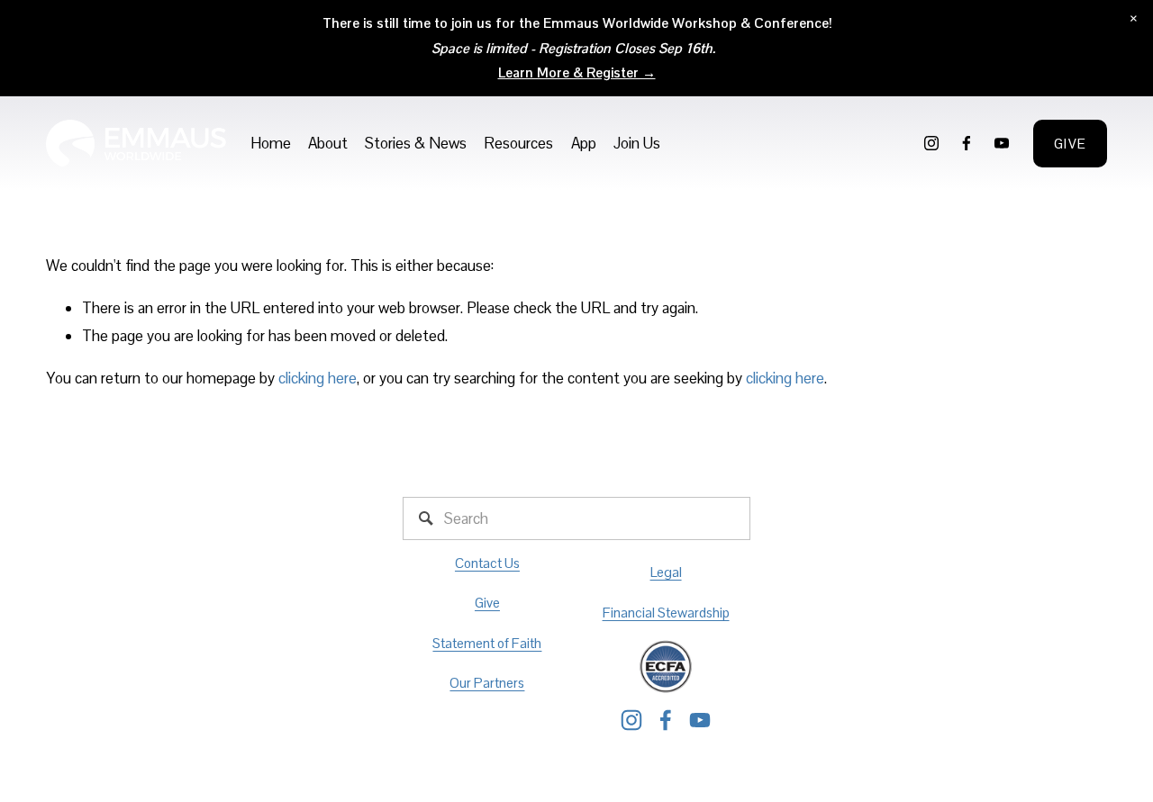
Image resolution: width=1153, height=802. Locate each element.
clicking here (317, 378)
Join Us (636, 143)
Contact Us (487, 563)
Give (1070, 143)
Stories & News (416, 143)
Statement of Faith (486, 643)
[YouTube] (1002, 143)
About (328, 143)
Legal (666, 572)
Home (270, 143)
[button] (1133, 19)
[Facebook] (967, 143)
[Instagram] (931, 143)
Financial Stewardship (666, 612)
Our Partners (486, 682)
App (583, 143)
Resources (518, 143)
